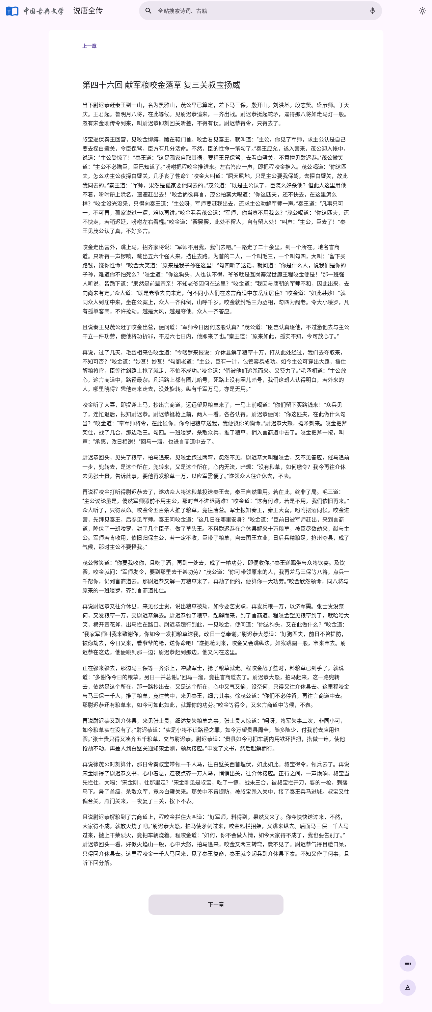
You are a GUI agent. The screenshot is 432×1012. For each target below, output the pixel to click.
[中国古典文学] (35, 11)
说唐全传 (88, 10)
